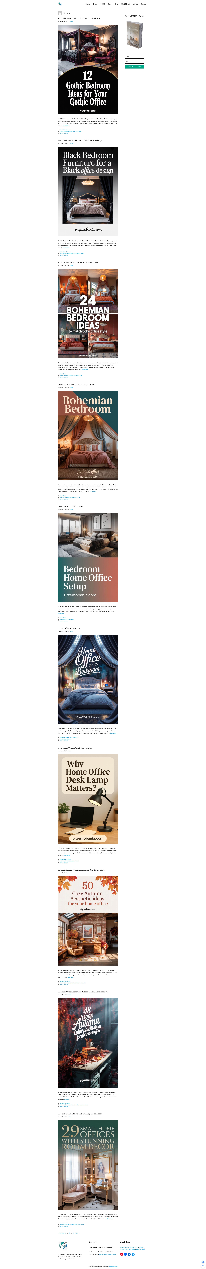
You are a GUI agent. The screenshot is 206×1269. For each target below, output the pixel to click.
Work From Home (74, 737)
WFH (103, 4)
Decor (95, 4)
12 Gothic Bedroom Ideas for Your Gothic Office (79, 18)
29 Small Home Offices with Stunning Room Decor (80, 1114)
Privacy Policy (134, 1247)
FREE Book (125, 4)
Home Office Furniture (65, 252)
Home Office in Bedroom (69, 628)
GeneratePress (113, 1266)
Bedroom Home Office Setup (70, 506)
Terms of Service (124, 1247)
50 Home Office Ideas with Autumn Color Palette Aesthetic (83, 992)
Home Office (63, 373)
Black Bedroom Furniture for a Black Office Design (80, 140)
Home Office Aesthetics (65, 130)
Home (122, 1249)
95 (74, 1233)
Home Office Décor (64, 1223)
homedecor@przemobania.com (107, 1254)
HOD (126, 1249)
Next (77, 1233)
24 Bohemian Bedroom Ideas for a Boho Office (78, 262)
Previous (61, 1233)
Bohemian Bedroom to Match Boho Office (76, 384)
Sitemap (141, 1247)
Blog (116, 4)
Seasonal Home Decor (65, 981)
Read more (66, 125)
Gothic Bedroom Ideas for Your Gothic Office (70, 131)
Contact (143, 4)
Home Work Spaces (64, 737)
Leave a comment (64, 133)
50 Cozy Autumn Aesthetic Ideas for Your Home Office (81, 870)
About (135, 4)
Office (87, 4)
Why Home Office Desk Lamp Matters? (75, 748)
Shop (110, 4)
